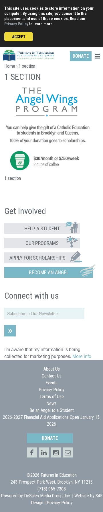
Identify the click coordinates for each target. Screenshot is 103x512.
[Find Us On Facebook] (32, 452)
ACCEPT (18, 36)
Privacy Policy (16, 24)
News (51, 403)
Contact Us (52, 376)
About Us (51, 369)
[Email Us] (68, 452)
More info (81, 356)
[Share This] (44, 452)
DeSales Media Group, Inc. (47, 496)
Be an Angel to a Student (51, 410)
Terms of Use (51, 396)
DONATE (81, 56)
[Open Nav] (97, 57)
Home (9, 66)
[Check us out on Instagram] (56, 452)
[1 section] (47, 170)
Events (51, 383)
